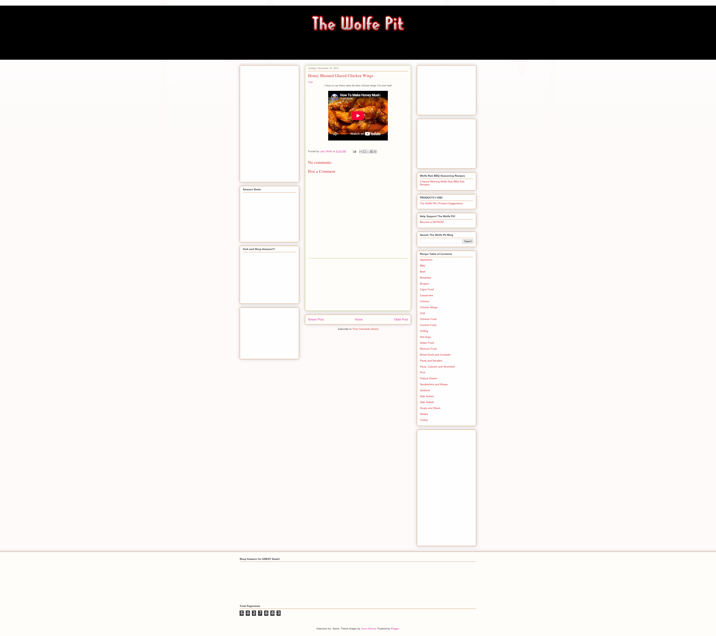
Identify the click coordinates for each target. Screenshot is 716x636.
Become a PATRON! (432, 222)
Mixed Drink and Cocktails (435, 354)
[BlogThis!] (364, 151)
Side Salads (427, 402)
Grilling (424, 330)
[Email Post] (354, 151)
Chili (422, 313)
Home (359, 319)
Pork (422, 372)
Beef (422, 271)
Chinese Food (428, 319)
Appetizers (426, 259)
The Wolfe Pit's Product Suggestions (441, 203)
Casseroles (426, 295)
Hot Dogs (425, 336)
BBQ (422, 265)
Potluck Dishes (428, 378)
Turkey (424, 419)
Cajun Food (427, 289)
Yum (310, 82)
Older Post (401, 319)
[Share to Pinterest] (375, 151)
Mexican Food (428, 348)
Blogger (395, 628)
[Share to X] (368, 151)
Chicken (424, 301)
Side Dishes (427, 396)
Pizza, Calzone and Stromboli (437, 366)
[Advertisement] (358, 284)
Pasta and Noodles (431, 360)
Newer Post (316, 319)
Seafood (425, 390)
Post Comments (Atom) (365, 329)
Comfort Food (428, 325)
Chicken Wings (428, 307)
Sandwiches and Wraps (434, 384)
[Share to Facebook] (371, 151)
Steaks (424, 413)
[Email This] (361, 151)
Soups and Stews (430, 408)
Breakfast (425, 277)
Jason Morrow (368, 628)
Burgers (424, 283)
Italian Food (427, 342)
